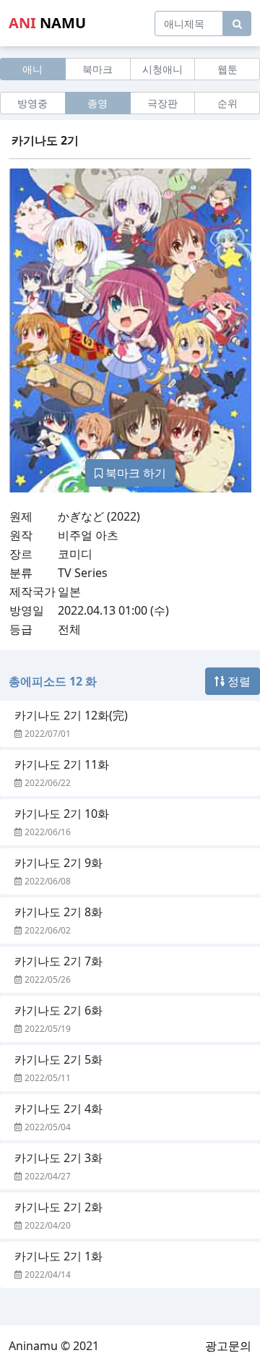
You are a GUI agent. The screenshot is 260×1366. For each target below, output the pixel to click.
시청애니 (162, 69)
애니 (32, 69)
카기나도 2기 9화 (58, 863)
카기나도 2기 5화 (58, 1059)
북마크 (97, 69)
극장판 (162, 103)
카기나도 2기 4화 (58, 1109)
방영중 (32, 103)
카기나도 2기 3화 (58, 1158)
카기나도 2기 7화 (58, 961)
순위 (227, 103)
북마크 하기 (134, 473)
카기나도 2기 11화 (61, 764)
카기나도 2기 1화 (58, 1256)
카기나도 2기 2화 (58, 1207)
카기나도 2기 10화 (61, 813)
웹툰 (227, 69)
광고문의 (228, 1346)
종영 (97, 103)
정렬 (238, 681)
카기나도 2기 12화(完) (71, 715)
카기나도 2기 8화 (58, 912)
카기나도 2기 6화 (58, 1010)
